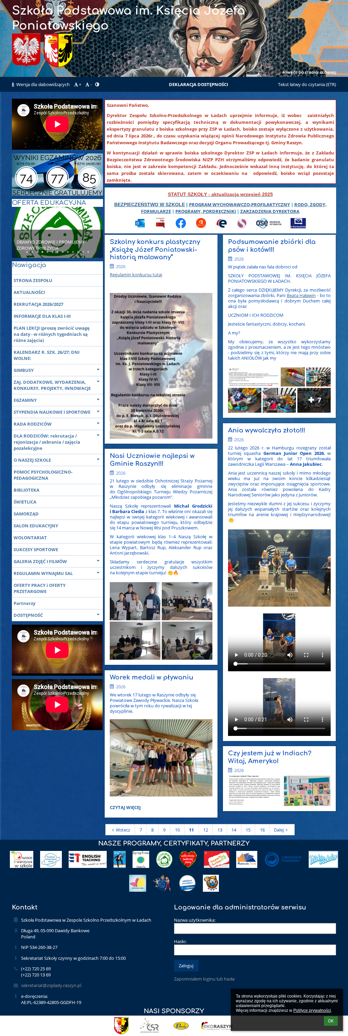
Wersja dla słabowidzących (43, 84)
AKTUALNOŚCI (29, 292)
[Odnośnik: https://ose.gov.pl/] (268, 227)
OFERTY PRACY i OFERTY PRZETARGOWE (40, 588)
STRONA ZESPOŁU (33, 280)
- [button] (91, 84)
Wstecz (123, 830)
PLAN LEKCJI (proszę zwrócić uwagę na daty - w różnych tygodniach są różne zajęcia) (52, 334)
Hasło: (180, 941)
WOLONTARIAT (30, 538)
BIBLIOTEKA (26, 490)
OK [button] (331, 1021)
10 (177, 830)
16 (262, 830)
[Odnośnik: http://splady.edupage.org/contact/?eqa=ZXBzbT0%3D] (298, 227)
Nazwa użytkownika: (194, 920)
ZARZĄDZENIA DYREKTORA (269, 211)
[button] (97, 84)
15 (248, 830)
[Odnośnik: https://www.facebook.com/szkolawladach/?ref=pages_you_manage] (181, 227)
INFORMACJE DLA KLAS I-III (42, 316)
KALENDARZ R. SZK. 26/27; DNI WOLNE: (47, 355)
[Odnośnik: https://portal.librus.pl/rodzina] (242, 227)
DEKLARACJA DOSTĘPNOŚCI (198, 84)
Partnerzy (24, 603)
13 (220, 830)
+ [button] (80, 84)
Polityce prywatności (312, 1010)
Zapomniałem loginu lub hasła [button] (204, 979)
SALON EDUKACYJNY (36, 526)
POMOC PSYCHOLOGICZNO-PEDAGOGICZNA (43, 475)
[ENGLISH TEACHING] (88, 859)
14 (233, 830)
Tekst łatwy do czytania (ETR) (307, 84)
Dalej (279, 830)
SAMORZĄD (26, 514)
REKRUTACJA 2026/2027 (38, 304)
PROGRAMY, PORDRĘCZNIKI (205, 211)
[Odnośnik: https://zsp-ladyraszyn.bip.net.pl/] (160, 227)
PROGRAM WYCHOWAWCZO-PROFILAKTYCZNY (239, 204)
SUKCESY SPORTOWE (36, 549)
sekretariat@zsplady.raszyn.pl (51, 985)
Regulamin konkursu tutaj (136, 275)
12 (205, 830)
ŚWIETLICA (25, 502)
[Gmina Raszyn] (121, 1026)
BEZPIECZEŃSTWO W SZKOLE (149, 204)
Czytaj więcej (125, 808)
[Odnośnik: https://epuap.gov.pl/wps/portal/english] (221, 227)
